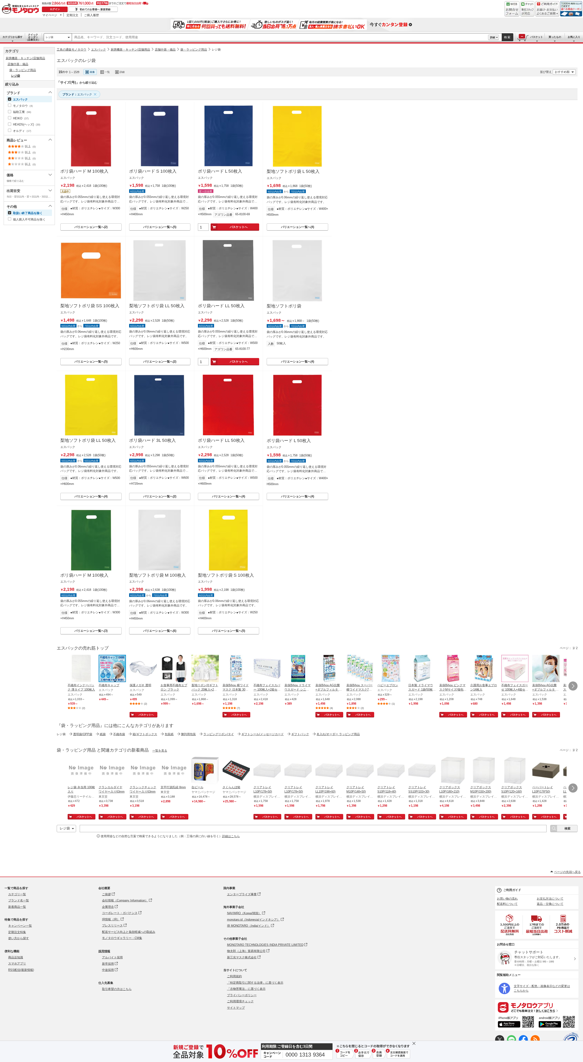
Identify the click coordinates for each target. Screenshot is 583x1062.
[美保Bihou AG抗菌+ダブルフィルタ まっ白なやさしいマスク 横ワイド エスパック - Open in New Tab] (329, 669)
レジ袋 (49, 37)
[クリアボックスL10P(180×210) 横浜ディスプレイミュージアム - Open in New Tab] (453, 771)
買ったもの (555, 37)
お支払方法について (550, 898)
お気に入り (574, 37)
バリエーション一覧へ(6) (159, 630)
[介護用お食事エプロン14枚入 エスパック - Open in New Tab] (484, 669)
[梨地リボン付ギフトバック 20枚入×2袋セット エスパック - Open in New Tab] (205, 669)
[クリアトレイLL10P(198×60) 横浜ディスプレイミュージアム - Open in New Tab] (329, 771)
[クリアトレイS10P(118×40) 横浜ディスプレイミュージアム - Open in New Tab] (391, 771)
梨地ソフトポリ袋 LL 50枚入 (156, 305)
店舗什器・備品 (165, 49)
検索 (507, 37)
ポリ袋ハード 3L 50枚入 (152, 440)
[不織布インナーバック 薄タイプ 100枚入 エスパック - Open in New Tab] (81, 669)
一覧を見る (159, 750)
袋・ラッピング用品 (193, 49)
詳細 (492, 37)
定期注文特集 (17, 932)
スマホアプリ (17, 963)
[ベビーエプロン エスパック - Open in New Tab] (391, 669)
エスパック (98, 49)
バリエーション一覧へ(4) (297, 227)
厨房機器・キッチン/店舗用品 (130, 49)
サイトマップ (236, 1007)
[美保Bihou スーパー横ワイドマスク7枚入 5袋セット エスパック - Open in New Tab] (360, 669)
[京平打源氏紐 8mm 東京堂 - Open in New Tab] (174, 771)
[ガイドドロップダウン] (547, 12)
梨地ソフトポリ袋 (284, 306)
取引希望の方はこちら (117, 989)
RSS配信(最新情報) (21, 970)
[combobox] (280, 37)
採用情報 (104, 951)
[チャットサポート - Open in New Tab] (527, 9)
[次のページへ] (573, 686)
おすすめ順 (562, 72)
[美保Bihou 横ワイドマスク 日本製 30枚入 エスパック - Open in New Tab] (236, 669)
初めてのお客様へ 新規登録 (95, 9)
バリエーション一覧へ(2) (90, 227)
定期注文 (72, 15)
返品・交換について (550, 904)
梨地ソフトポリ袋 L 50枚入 (293, 171)
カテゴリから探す (13, 37)
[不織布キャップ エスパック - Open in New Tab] (112, 669)
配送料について (507, 904)
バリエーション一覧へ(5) (159, 227)
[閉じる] (182, 68)
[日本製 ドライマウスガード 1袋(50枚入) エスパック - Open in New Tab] (422, 669)
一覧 (107, 72)
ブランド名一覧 (18, 900)
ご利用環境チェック (240, 1001)
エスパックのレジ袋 (76, 60)
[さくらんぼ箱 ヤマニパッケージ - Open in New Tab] (236, 771)
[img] (21, 9)
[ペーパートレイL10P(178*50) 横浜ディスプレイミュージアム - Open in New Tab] (546, 771)
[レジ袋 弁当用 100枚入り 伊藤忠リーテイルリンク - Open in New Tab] (81, 771)
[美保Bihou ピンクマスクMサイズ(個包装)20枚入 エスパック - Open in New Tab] (453, 669)
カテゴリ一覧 (17, 894)
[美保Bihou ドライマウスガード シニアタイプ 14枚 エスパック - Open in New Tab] (298, 669)
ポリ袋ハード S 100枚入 (152, 171)
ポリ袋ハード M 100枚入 (84, 171)
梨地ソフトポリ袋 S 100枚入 (226, 575)
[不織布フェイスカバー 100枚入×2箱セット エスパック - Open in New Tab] (267, 669)
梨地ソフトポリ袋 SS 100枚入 (89, 305)
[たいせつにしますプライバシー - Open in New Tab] (570, 1040)
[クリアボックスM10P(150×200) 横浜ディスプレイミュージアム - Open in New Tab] (484, 771)
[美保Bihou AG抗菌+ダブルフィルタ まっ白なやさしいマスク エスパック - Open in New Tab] (546, 669)
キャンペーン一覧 (20, 925)
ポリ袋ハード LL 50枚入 (221, 305)
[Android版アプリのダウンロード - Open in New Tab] (557, 1023)
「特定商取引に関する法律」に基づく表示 (255, 982)
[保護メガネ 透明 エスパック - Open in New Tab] (143, 669)
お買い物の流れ (507, 898)
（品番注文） (33, 37)
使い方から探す (18, 938)
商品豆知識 (15, 957)
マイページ (49, 15)
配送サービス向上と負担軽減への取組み (128, 932)
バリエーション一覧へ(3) (90, 630)
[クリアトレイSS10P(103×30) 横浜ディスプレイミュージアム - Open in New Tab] (422, 771)
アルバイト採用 (112, 957)
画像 (92, 72)
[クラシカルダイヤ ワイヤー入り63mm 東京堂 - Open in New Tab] (112, 771)
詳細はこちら (231, 836)
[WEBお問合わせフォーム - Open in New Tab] (511, 9)
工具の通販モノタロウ (71, 49)
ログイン (55, 9)
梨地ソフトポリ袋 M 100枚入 (157, 575)
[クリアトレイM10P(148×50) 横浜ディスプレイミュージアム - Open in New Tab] (360, 771)
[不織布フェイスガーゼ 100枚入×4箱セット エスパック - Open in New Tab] (515, 669)
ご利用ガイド (512, 890)
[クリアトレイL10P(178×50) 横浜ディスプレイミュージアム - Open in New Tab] (267, 771)
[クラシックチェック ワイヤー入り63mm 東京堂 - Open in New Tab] (143, 771)
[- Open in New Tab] (510, 925)
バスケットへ (239, 227)
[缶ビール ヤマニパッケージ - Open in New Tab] (205, 771)
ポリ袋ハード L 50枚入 (220, 171)
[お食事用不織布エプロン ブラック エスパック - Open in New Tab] (174, 669)
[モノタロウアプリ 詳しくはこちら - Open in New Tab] (536, 1007)
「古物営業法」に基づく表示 (246, 988)
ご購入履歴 (91, 15)
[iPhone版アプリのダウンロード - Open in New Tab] (516, 1023)
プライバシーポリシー (242, 995)
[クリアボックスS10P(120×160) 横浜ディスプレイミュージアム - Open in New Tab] (515, 771)
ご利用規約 (234, 976)
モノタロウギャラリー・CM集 (122, 938)
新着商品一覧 (17, 906)
